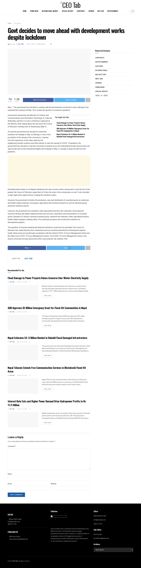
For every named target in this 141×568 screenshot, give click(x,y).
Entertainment (112, 11)
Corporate (81, 11)
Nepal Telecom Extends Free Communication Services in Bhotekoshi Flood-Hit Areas (47, 369)
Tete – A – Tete (101, 95)
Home (25, 11)
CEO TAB (21, 44)
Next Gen (100, 11)
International (101, 70)
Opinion (91, 11)
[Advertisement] (49, 170)
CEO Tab (12, 282)
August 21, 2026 (22, 409)
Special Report (67, 11)
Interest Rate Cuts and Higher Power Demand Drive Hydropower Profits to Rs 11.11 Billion (47, 403)
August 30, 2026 (22, 282)
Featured (99, 66)
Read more (47, 296)
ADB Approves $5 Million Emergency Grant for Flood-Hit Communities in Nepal (73, 129)
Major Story (100, 74)
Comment (12, 446)
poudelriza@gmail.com (101, 538)
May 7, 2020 (31, 44)
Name (10, 474)
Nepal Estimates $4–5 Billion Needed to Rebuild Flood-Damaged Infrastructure (71, 135)
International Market (50, 11)
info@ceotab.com (14, 521)
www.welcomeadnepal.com (18, 539)
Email (10, 484)
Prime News (34, 11)
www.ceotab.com (57, 529)
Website (53, 484)
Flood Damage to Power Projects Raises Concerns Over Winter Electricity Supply (71, 124)
